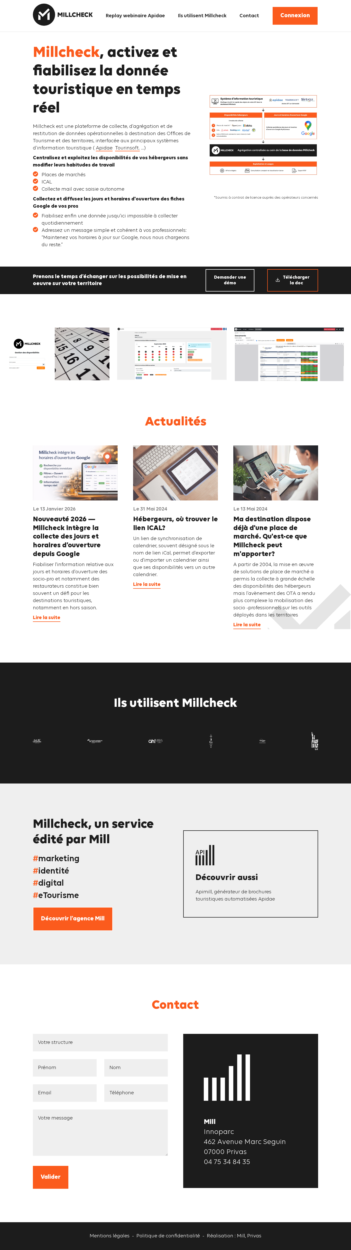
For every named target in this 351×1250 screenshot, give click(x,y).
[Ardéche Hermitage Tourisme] (156, 741)
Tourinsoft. (127, 148)
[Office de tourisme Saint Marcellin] (94, 741)
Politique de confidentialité (168, 1236)
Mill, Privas (249, 1236)
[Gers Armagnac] (211, 741)
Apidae (104, 148)
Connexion (295, 16)
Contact (249, 16)
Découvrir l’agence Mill (73, 919)
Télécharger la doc (296, 280)
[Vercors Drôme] (262, 741)
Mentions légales (110, 1236)
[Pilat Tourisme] (315, 741)
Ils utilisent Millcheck (202, 16)
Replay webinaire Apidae (135, 16)
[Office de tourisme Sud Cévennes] (37, 741)
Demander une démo (230, 280)
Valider (51, 1177)
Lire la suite (46, 617)
